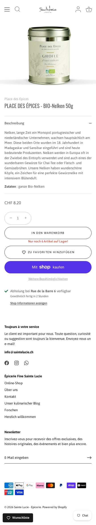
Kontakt (10, 396)
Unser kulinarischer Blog (22, 403)
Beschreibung (14, 123)
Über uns (11, 390)
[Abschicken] (89, 457)
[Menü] (7, 9)
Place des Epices (16, 99)
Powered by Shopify (54, 507)
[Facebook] (6, 363)
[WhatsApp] (26, 363)
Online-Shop (13, 383)
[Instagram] (16, 363)
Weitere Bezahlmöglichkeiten (48, 279)
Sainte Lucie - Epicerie (27, 507)
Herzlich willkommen (20, 417)
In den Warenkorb (48, 233)
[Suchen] (17, 10)
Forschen (11, 410)
